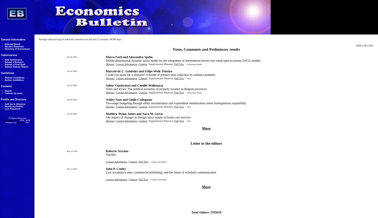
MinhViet (21, 122)
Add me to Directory (15, 104)
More (206, 128)
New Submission (13, 60)
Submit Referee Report (16, 67)
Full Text (179, 64)
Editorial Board (12, 44)
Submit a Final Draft (15, 64)
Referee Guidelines (14, 77)
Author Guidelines (14, 80)
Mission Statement (14, 46)
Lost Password (12, 109)
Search (8, 91)
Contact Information (126, 64)
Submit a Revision (14, 62)
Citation (143, 64)
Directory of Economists (17, 49)
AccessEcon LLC (11, 120)
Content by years (13, 93)
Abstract (110, 64)
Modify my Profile (14, 106)
